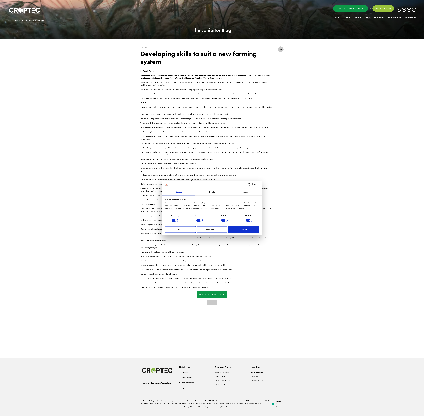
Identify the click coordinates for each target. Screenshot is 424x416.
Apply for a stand (383, 8)
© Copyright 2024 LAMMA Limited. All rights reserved (198, 407)
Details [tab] (212, 192)
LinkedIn (409, 10)
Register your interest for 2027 (351, 8)
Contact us (185, 372)
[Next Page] (214, 302)
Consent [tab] (179, 192)
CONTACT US (410, 18)
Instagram (414, 10)
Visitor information (187, 377)
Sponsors (379, 18)
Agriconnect (394, 18)
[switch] (199, 220)
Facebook (404, 10)
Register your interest (188, 388)
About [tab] (245, 192)
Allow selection (212, 229)
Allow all (243, 229)
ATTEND (346, 18)
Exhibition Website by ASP (279, 404)
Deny (180, 229)
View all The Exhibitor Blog (212, 294)
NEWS (367, 18)
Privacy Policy (220, 407)
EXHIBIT (357, 18)
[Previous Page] (209, 302)
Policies (228, 407)
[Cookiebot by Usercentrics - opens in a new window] (249, 185)
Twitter (399, 10)
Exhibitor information (188, 383)
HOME (336, 18)
